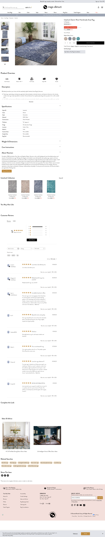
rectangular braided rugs (23, 463)
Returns (5, 504)
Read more (37, 304)
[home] (52, 8)
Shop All (61, 178)
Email (47, 503)
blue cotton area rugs (6, 466)
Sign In (76, 46)
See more (31, 101)
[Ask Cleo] (28, 7)
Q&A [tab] (14, 221)
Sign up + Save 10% (100, 1)
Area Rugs (10, 12)
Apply (72, 46)
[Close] (102, 533)
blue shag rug (13, 463)
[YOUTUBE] (81, 505)
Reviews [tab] (9, 221)
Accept (85, 533)
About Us (5, 496)
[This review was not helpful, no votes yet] (55, 272)
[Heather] (74, 38)
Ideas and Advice (24, 499)
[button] (102, 7)
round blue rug (57, 463)
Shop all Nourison (7, 171)
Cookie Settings (23, 496)
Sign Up (100, 498)
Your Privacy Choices (95, 515)
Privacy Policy (99, 500)
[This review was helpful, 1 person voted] (52, 326)
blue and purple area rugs (46, 463)
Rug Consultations (24, 507)
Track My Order (6, 493)
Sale (97, 12)
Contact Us (43, 493)
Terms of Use (75, 501)
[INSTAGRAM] (72, 505)
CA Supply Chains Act (87, 516)
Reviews (5, 499)
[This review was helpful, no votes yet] (52, 272)
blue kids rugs (5, 463)
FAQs (4, 502)
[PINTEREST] (77, 505)
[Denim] (70, 38)
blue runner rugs (34, 463)
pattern (13, 255)
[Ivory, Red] (66, 38)
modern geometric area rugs (20, 466)
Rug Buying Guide (24, 502)
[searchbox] (12, 248)
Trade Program (77, 12)
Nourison (67, 22)
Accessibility (23, 493)
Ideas (88, 12)
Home (2, 18)
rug (17, 255)
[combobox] (26, 248)
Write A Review (32, 240)
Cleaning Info (23, 504)
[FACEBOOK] (74, 505)
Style (37, 12)
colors (9, 255)
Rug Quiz (65, 12)
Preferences (75, 533)
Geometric (11, 18)
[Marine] (78, 38)
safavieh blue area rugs (33, 466)
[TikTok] (84, 505)
